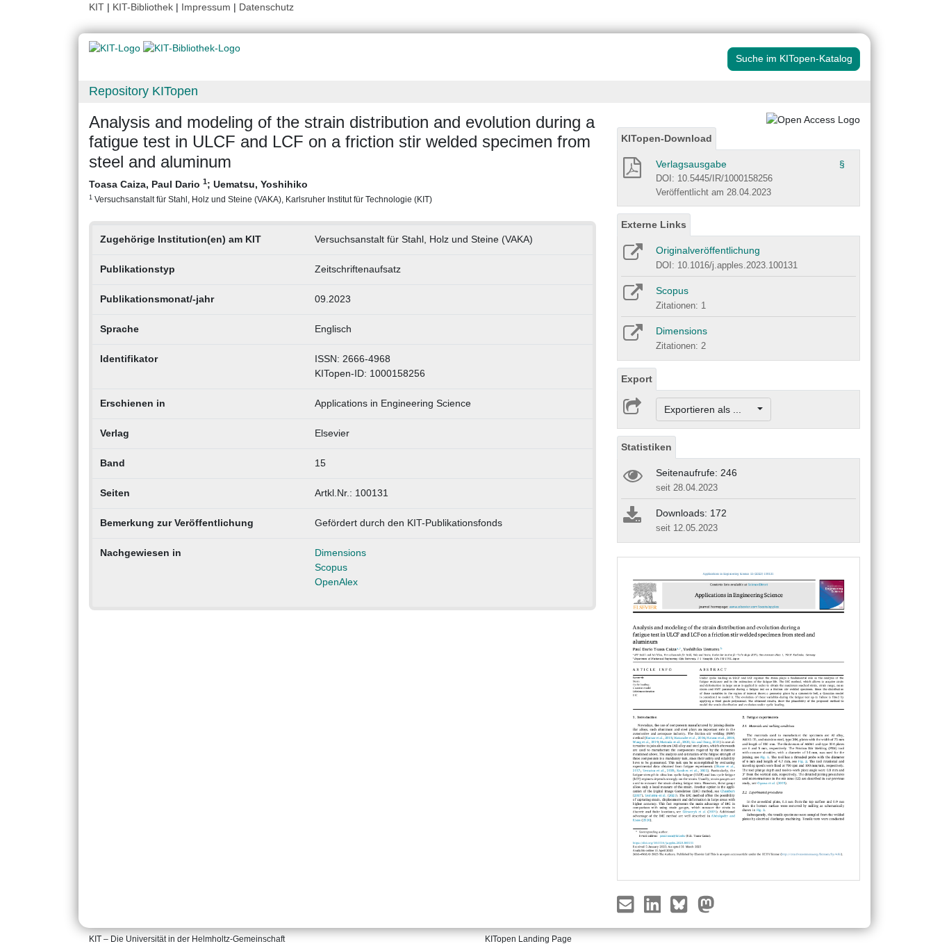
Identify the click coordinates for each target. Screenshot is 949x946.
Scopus (331, 567)
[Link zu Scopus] (632, 296)
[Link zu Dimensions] (632, 337)
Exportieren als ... (709, 409)
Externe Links (653, 224)
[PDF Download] (631, 171)
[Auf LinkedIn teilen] (654, 903)
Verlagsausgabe (691, 164)
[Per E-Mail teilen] (627, 903)
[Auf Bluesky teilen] (682, 903)
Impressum (206, 7)
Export (636, 378)
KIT (96, 7)
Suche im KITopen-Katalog (794, 58)
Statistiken (646, 446)
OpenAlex (336, 581)
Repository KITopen (143, 91)
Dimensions (340, 552)
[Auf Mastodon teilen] (706, 903)
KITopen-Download (666, 138)
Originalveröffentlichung (708, 250)
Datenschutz (266, 7)
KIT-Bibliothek (144, 7)
